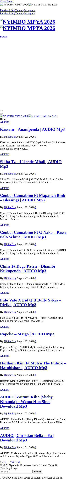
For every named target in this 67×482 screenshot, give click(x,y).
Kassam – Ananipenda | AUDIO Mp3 (32, 129)
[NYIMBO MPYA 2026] (33, 25)
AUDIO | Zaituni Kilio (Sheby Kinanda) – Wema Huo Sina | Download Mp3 (26, 401)
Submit (37, 471)
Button (3, 36)
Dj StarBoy (10, 136)
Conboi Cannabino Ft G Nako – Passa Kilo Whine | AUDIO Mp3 (33, 234)
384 (12, 462)
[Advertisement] (33, 73)
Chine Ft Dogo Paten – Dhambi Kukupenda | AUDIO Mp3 (27, 268)
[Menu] (1, 110)
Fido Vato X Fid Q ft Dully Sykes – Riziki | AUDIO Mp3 (30, 302)
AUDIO (4, 122)
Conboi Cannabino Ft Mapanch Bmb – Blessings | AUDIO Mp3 (32, 197)
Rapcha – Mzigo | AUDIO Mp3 (27, 334)
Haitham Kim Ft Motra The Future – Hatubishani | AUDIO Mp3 (33, 365)
